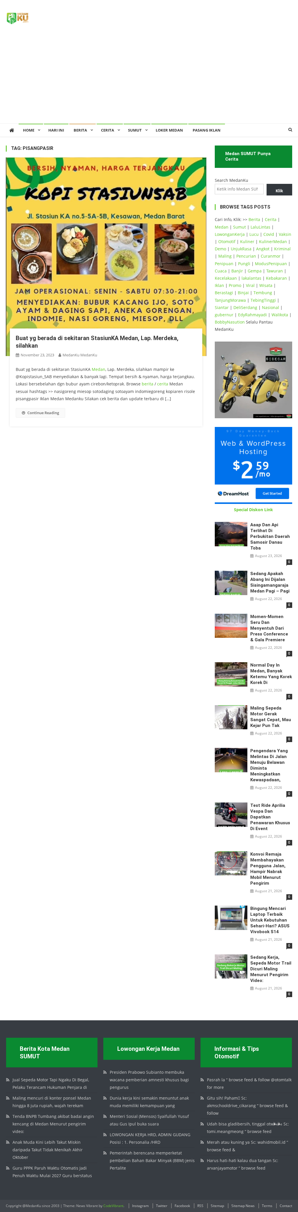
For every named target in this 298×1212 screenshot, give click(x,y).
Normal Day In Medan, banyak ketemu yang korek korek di (271, 673)
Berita (80, 130)
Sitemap (217, 1205)
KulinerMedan (273, 241)
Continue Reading (43, 412)
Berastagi (224, 292)
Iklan (219, 285)
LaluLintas (260, 227)
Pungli (244, 263)
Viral (250, 285)
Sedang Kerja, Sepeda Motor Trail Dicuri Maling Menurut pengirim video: (270, 969)
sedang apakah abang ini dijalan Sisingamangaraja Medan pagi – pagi (270, 582)
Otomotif (226, 241)
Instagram (140, 1205)
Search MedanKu (231, 180)
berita (147, 384)
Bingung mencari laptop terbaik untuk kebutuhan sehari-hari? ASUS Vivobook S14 (270, 920)
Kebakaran (276, 278)
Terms (267, 1205)
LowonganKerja (230, 234)
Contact (286, 1205)
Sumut (239, 227)
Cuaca (221, 271)
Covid (268, 234)
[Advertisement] (149, 80)
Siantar (222, 307)
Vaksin (285, 234)
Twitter (161, 1205)
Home (28, 130)
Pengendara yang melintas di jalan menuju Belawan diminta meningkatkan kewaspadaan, (269, 765)
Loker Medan (169, 130)
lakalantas (251, 278)
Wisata (265, 285)
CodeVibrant (113, 1205)
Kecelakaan (226, 278)
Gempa (255, 271)
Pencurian (246, 256)
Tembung (262, 292)
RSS (200, 1205)
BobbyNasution (230, 322)
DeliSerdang (245, 307)
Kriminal (282, 249)
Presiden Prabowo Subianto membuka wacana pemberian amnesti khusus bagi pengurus (149, 1079)
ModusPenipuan (271, 263)
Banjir (237, 271)
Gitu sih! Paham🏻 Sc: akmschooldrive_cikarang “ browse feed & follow (247, 1105)
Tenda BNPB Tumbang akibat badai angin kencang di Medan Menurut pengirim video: (53, 1124)
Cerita (107, 130)
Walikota (280, 314)
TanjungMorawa (230, 300)
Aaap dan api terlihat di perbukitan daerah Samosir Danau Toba (270, 536)
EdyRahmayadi (252, 314)
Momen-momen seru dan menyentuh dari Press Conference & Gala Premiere (269, 628)
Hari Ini (56, 130)
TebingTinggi (263, 300)
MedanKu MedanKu (80, 355)
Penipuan (224, 263)
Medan (98, 369)
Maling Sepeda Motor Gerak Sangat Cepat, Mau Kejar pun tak (270, 716)
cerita (162, 384)
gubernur (224, 314)
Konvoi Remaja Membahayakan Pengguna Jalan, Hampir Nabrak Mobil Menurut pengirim (267, 869)
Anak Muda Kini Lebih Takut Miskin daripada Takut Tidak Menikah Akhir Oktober (48, 1149)
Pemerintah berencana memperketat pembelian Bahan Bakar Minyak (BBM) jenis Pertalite (152, 1160)
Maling (225, 256)
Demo (220, 249)
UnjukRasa (241, 249)
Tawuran (274, 271)
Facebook (182, 1205)
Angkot (262, 249)
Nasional (270, 307)
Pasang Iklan (207, 130)
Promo (235, 285)
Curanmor (271, 256)
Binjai (243, 292)
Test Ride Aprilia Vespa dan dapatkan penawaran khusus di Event (270, 817)
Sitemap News (243, 1205)
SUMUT (135, 130)
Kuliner (247, 241)
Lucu (254, 234)
